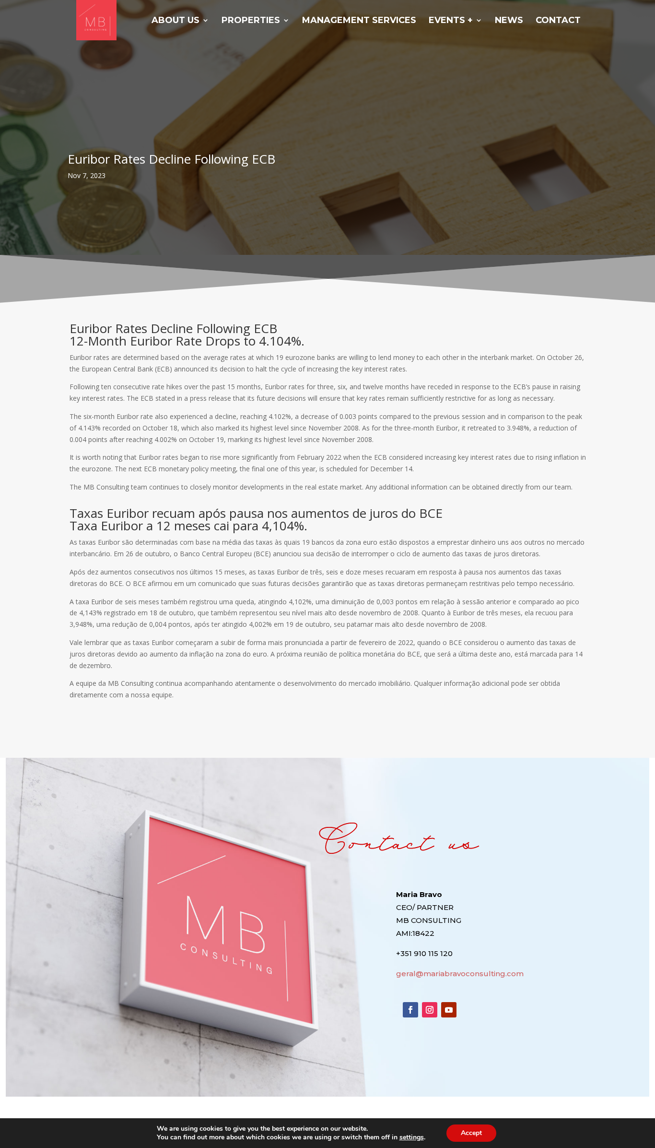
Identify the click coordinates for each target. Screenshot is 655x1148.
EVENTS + (451, 21)
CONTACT (558, 21)
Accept (471, 1132)
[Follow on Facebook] (410, 1009)
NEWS (509, 21)
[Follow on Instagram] (429, 1009)
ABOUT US (175, 21)
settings (411, 1137)
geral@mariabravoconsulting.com (460, 973)
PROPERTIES (251, 21)
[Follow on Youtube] (448, 1009)
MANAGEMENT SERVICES (359, 21)
